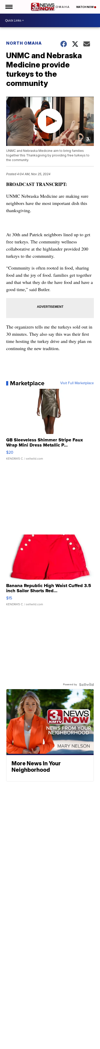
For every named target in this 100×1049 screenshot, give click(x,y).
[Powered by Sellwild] (86, 684)
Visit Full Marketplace (77, 383)
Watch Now (85, 6)
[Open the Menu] (8, 6)
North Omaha (24, 43)
